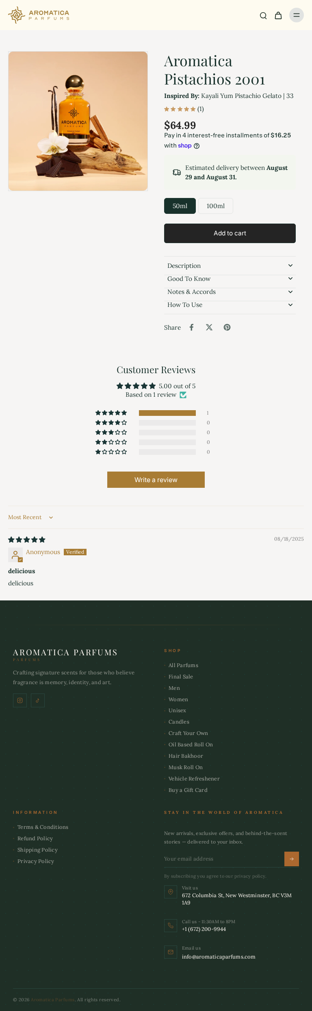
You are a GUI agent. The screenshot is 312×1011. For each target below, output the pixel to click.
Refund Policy (35, 838)
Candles (179, 721)
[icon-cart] (278, 15)
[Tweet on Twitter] (209, 327)
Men (174, 688)
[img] (26, 540)
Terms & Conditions (43, 827)
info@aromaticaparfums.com (219, 956)
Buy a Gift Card (188, 790)
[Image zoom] (78, 121)
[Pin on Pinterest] (227, 327)
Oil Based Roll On (191, 744)
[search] (263, 15)
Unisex (177, 710)
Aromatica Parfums (52, 999)
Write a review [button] (156, 480)
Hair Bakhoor (186, 755)
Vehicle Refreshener (194, 778)
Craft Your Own (188, 733)
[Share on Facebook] (191, 327)
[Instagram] (20, 700)
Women (178, 699)
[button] (230, 233)
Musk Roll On (186, 767)
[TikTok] (38, 700)
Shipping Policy (37, 849)
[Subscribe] (291, 859)
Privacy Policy (35, 861)
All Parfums (183, 665)
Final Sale (181, 676)
